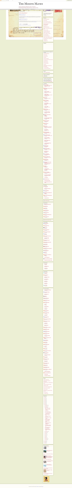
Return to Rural (46, 325)
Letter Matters (46, 177)
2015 (45, 400)
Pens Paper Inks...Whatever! (48, 369)
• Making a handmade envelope (47, 384)
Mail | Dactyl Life (46, 151)
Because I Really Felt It (47, 140)
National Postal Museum (47, 188)
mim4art (45, 296)
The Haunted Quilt (46, 344)
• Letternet (45, 64)
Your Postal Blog (46, 190)
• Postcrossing (45, 20)
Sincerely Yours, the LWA (47, 112)
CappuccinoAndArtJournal (47, 214)
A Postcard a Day (46, 246)
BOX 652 (45, 252)
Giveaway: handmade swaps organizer (47, 419)
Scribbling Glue (46, 145)
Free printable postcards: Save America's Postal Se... (48, 426)
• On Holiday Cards (46, 393)
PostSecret (45, 227)
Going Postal (46, 186)
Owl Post (48, 446)
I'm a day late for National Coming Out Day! (48, 413)
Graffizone (38, 486)
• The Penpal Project (46, 67)
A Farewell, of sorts (46, 143)
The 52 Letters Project (47, 180)
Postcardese (46, 244)
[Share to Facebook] (26, 24)
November (46, 406)
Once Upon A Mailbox (46, 118)
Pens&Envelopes (46, 266)
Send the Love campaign (25, 16)
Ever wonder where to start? (47, 98)
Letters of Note (46, 106)
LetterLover (45, 308)
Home (30, 28)
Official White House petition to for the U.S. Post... (48, 430)
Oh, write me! (46, 129)
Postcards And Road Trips (47, 242)
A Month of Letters (46, 91)
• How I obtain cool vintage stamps (48, 22)
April (45, 436)
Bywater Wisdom (46, 310)
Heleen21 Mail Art (46, 210)
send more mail (46, 123)
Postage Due (46, 268)
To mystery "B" (46, 410)
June (45, 434)
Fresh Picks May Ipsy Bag (47, 175)
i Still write (45, 97)
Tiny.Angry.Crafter (46, 312)
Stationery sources (49, 81)
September (46, 431)
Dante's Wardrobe (46, 298)
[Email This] (24, 24)
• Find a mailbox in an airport (47, 33)
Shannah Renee (46, 352)
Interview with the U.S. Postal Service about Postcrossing (48, 468)
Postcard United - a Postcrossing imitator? (49, 464)
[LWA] (46, 200)
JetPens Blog (46, 374)
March (46, 437)
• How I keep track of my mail (47, 21)
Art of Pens (45, 348)
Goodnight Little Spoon (47, 375)
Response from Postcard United (47, 459)
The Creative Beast (46, 302)
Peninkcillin (45, 342)
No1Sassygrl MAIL (46, 132)
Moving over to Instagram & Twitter (48, 135)
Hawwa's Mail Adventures (47, 204)
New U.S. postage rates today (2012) (49, 450)
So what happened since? (47, 154)
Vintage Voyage (46, 94)
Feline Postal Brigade (34, 21)
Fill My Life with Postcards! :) (48, 248)
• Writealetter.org (46, 40)
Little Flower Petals (46, 333)
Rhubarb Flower (46, 166)
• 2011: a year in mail (46, 379)
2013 (45, 402)
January (46, 439)
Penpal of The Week (46, 137)
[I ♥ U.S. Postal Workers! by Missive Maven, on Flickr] (22, 14)
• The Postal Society (46, 34)
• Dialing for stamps (46, 385)
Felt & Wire (45, 285)
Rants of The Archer (46, 300)
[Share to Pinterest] (27, 24)
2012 (45, 403)
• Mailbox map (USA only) (47, 32)
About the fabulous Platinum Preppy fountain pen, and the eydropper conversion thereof (50, 457)
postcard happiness (47, 257)
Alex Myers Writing (46, 367)
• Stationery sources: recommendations (46, 24)
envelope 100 (46, 206)
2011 (45, 404)
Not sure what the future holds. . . (48, 157)
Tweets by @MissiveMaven (47, 72)
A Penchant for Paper (47, 335)
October (46, 407)
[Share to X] (25, 24)
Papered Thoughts (46, 329)
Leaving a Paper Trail (47, 156)
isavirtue (45, 346)
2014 (45, 401)
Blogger (42, 486)
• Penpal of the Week (46, 58)
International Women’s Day (47, 138)
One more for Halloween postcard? (48, 416)
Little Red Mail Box (46, 229)
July (45, 433)
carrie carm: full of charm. (47, 350)
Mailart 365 (45, 208)
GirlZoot (45, 304)
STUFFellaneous (46, 250)
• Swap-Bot (45, 57)
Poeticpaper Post (46, 216)
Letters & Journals (46, 120)
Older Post (40, 28)
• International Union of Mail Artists (48, 38)
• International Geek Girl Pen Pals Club (48, 59)
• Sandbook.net (45, 39)
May (45, 435)
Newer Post (20, 28)
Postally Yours (46, 159)
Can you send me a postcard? (48, 258)
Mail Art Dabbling (46, 146)
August (46, 432)
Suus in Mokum (46, 100)
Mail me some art (46, 212)
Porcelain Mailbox (46, 121)
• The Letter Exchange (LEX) (47, 68)
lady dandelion (46, 340)
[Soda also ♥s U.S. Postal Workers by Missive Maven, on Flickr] (23, 19)
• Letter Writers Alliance (46, 53)
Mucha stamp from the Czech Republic (47, 427)
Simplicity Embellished (47, 371)
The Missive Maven (31, 4)
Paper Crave (45, 283)
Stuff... (45, 89)
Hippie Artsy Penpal (46, 148)
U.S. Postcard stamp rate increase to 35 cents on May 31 (48, 473)
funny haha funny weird (47, 327)
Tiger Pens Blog (46, 306)
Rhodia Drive (46, 281)
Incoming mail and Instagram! (47, 172)
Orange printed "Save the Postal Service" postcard (48, 423)
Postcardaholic (46, 223)
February (46, 438)
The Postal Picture (46, 225)
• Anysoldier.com (45, 25)
